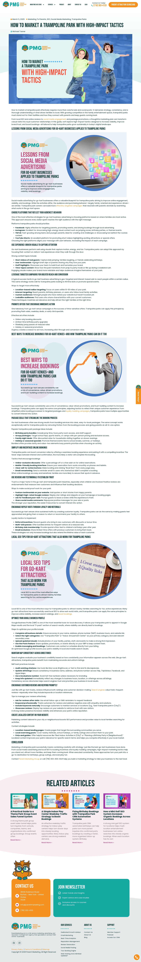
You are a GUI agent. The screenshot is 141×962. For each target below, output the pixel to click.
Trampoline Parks (79, 19)
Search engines (98, 690)
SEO (48, 19)
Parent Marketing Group (29, 759)
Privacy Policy (17, 949)
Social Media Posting (68, 948)
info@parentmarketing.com (32, 905)
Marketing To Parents (37, 19)
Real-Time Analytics (68, 938)
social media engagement (54, 119)
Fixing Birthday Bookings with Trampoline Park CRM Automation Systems (85, 815)
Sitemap (45, 949)
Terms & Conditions (33, 949)
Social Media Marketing (61, 19)
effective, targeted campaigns (69, 206)
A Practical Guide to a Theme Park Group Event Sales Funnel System (24, 814)
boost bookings (65, 614)
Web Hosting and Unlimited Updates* (71, 955)
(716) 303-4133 (26, 910)
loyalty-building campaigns (77, 411)
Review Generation (68, 944)
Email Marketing (67, 935)
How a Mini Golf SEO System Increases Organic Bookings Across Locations (116, 815)
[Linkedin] (19, 943)
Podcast (61, 5)
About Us (87, 935)
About (69, 5)
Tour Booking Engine (68, 951)
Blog (86, 5)
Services (50, 5)
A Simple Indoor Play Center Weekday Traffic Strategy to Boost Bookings (54, 815)
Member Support (113, 932)
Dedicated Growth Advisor (71, 932)
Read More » (16, 840)
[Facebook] (14, 943)
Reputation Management (70, 941)
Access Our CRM (113, 937)
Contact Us (78, 5)
